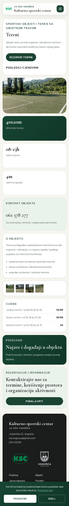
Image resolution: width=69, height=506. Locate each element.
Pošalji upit (34, 401)
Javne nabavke (17, 480)
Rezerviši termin (21, 57)
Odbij (51, 498)
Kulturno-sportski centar (32, 10)
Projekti (39, 480)
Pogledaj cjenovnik (22, 67)
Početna (13, 475)
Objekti (39, 475)
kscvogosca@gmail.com (22, 437)
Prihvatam (20, 498)
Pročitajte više (45, 490)
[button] (10, 288)
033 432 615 (15, 442)
